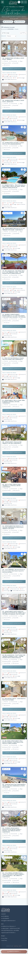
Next (24, 48)
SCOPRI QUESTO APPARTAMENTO (14, 68)
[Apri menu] (2, 2)
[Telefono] (25, 2)
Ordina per (3, 36)
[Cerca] (19, 2)
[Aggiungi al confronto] (22, 42)
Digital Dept (18, 946)
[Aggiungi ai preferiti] (24, 42)
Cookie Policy (4, 940)
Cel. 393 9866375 (5, 918)
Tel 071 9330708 (4, 916)
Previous (3, 48)
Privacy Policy (4, 938)
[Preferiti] (22, 2)
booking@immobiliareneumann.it (8, 920)
